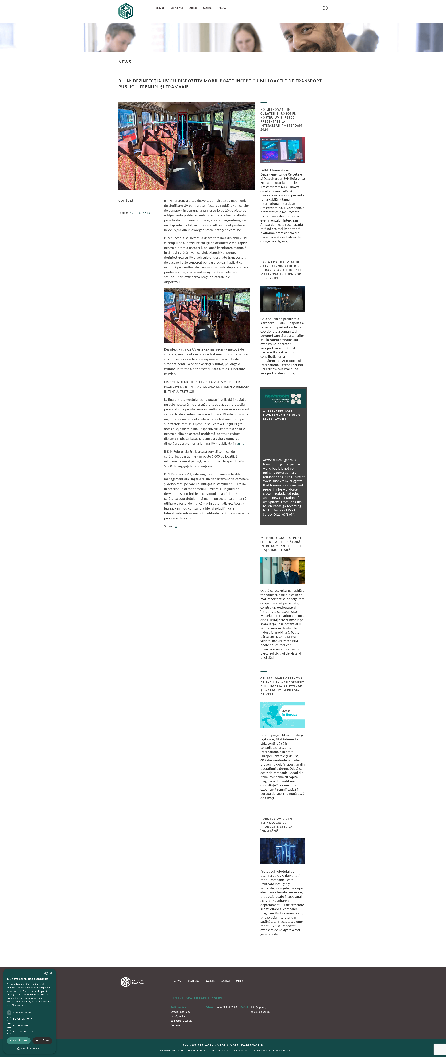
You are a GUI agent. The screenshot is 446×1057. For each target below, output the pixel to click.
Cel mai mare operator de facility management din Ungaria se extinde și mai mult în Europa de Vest (282, 686)
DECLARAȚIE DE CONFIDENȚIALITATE (217, 1051)
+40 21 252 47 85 (139, 212)
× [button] (51, 973)
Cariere (193, 8)
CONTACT (268, 1051)
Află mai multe (19, 1004)
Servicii (160, 8)
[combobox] (46, 973)
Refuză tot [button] (42, 1040)
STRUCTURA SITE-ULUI (249, 1051)
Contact (208, 8)
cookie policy (282, 1051)
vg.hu (240, 444)
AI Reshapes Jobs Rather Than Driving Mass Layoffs (281, 415)
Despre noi (177, 8)
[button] (29, 1048)
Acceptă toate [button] (18, 1040)
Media (222, 8)
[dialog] (29, 1011)
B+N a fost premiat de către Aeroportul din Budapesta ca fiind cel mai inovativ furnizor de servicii (281, 270)
